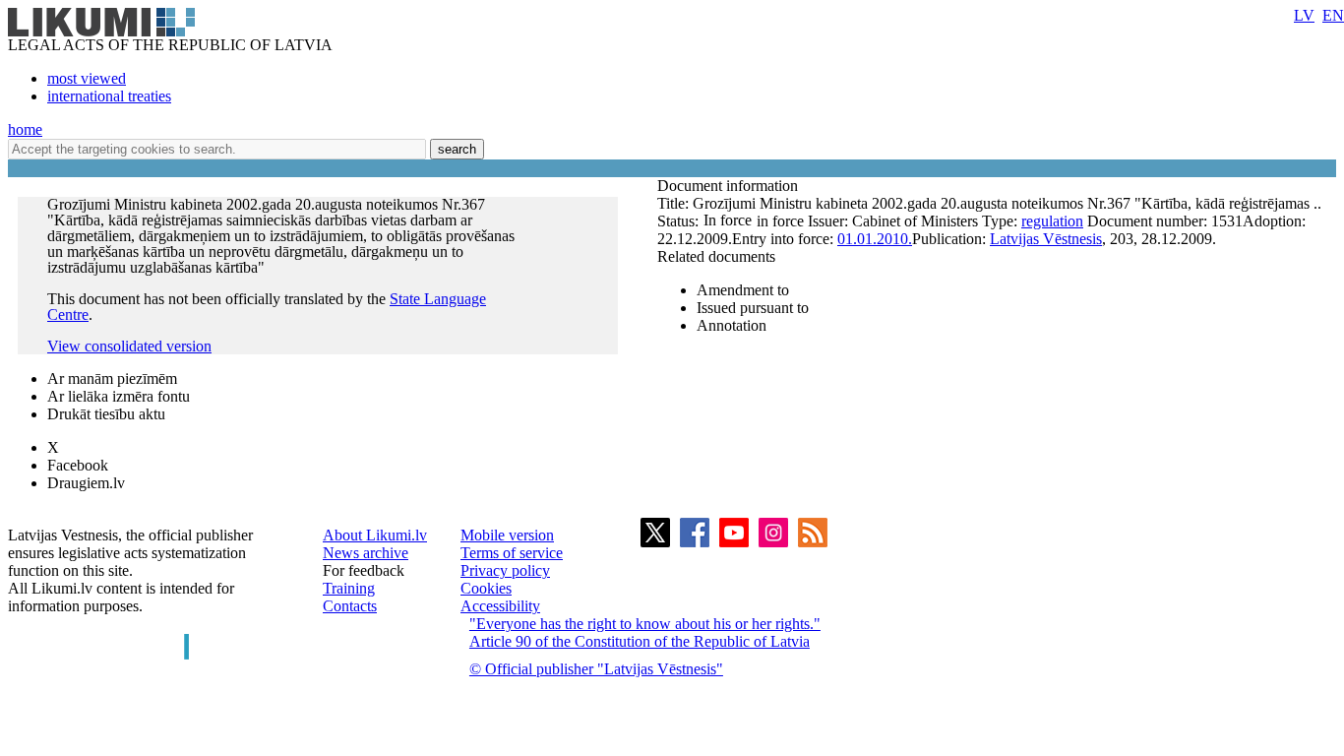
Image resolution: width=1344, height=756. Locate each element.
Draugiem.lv (86, 482)
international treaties (109, 96)
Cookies (486, 588)
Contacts (350, 606)
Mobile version (507, 535)
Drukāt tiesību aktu (106, 414)
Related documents (716, 256)
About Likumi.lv (375, 535)
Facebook (77, 465)
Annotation (731, 325)
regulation (1052, 221)
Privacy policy (505, 570)
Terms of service (511, 552)
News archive (365, 552)
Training (349, 588)
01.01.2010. (874, 238)
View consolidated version (129, 346)
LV (1304, 15)
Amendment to (743, 290)
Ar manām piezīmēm (112, 378)
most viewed (86, 78)
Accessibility (500, 606)
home (25, 129)
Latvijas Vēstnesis (1046, 238)
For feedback (363, 570)
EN (1333, 15)
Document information (729, 185)
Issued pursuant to (753, 307)
